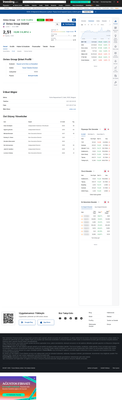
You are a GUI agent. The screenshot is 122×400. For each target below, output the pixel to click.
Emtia (98, 21)
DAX (82, 45)
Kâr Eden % (91, 134)
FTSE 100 (84, 57)
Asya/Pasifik (105, 8)
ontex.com (72, 109)
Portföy (91, 320)
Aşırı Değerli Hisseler (101, 207)
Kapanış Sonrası (52, 8)
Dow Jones (84, 48)
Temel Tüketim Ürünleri (30, 68)
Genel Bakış (6, 51)
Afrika (111, 8)
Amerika (86, 8)
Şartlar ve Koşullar (93, 368)
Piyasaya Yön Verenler (89, 129)
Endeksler (91, 21)
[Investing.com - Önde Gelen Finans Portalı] (10, 2)
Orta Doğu (98, 8)
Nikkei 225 (84, 54)
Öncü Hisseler (86, 171)
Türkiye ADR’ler (79, 8)
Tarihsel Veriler (28, 51)
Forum (52, 46)
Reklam (109, 316)
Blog (90, 312)
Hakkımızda (110, 312)
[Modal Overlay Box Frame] (18, 388)
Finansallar (36, 46)
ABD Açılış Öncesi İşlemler (39, 8)
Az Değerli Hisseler (86, 207)
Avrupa (92, 8)
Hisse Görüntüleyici (78, 5)
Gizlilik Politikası (105, 368)
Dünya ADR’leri (69, 8)
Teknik (45, 46)
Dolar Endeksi (85, 60)
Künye (109, 324)
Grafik (12, 46)
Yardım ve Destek (112, 320)
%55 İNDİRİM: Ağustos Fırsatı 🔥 (80, 2)
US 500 (83, 51)
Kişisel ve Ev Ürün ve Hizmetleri (27, 64)
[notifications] (114, 2)
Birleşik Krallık (33, 75)
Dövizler (83, 21)
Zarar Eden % (100, 134)
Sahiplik (19, 51)
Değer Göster (70, 31)
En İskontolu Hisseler (89, 202)
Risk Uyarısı (116, 368)
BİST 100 (83, 42)
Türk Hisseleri (27, 8)
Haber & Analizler (23, 46)
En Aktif (83, 134)
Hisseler (6, 8)
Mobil (90, 316)
